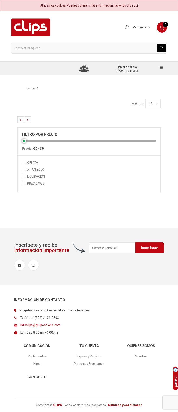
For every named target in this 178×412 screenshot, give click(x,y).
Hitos (36, 363)
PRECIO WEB (35, 183)
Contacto (37, 377)
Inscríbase (149, 248)
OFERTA (32, 162)
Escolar (31, 88)
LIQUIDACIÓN (36, 176)
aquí (135, 5)
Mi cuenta (139, 27)
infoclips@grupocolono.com (40, 325)
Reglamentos (37, 356)
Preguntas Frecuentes (89, 363)
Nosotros (141, 356)
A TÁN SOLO (35, 169)
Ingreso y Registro (89, 356)
